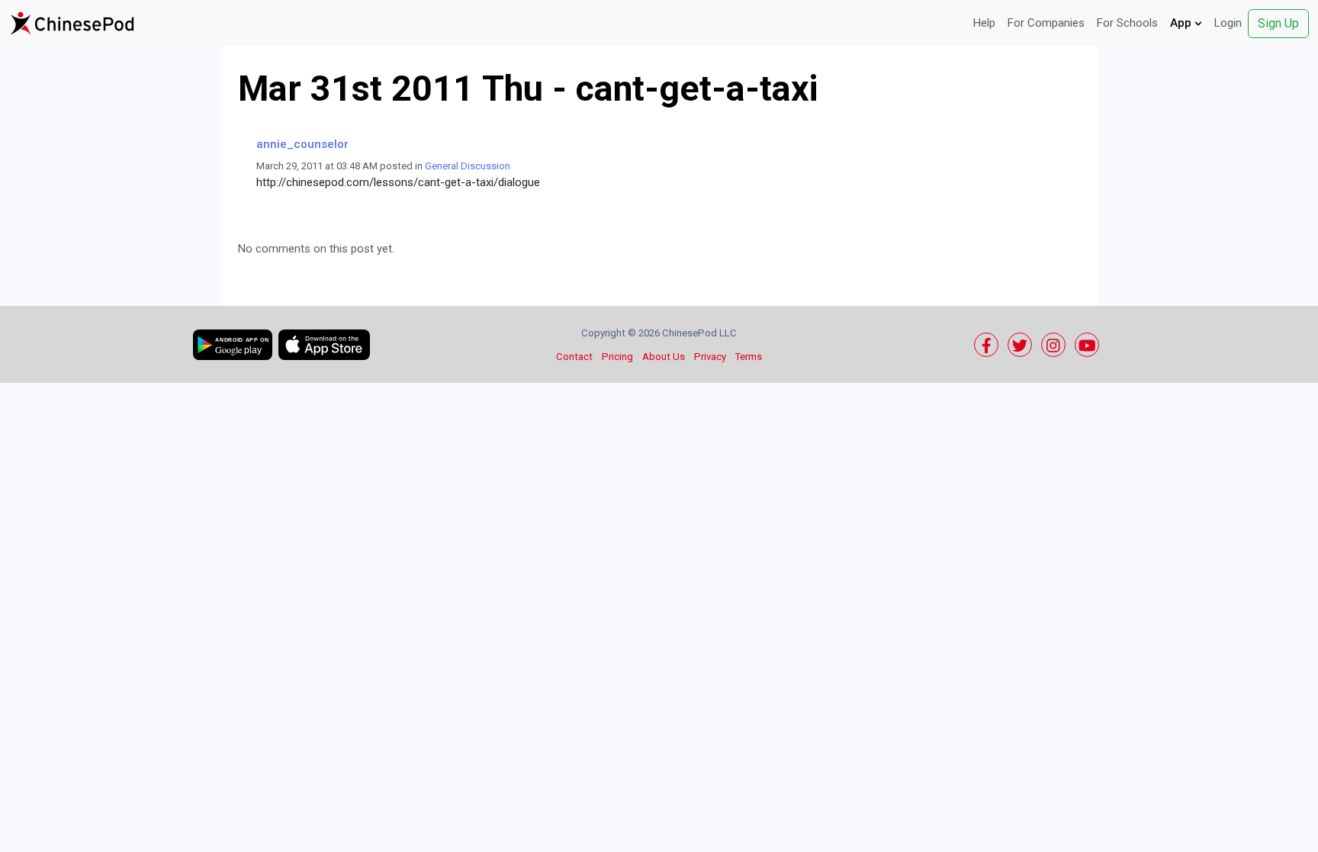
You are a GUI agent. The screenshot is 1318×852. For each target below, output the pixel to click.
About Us (663, 356)
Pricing (617, 356)
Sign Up (1278, 23)
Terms (748, 356)
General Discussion (467, 166)
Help (984, 23)
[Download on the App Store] (324, 345)
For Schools (1127, 23)
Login (1228, 23)
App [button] (1182, 23)
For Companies (1046, 23)
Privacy (710, 356)
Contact (574, 356)
